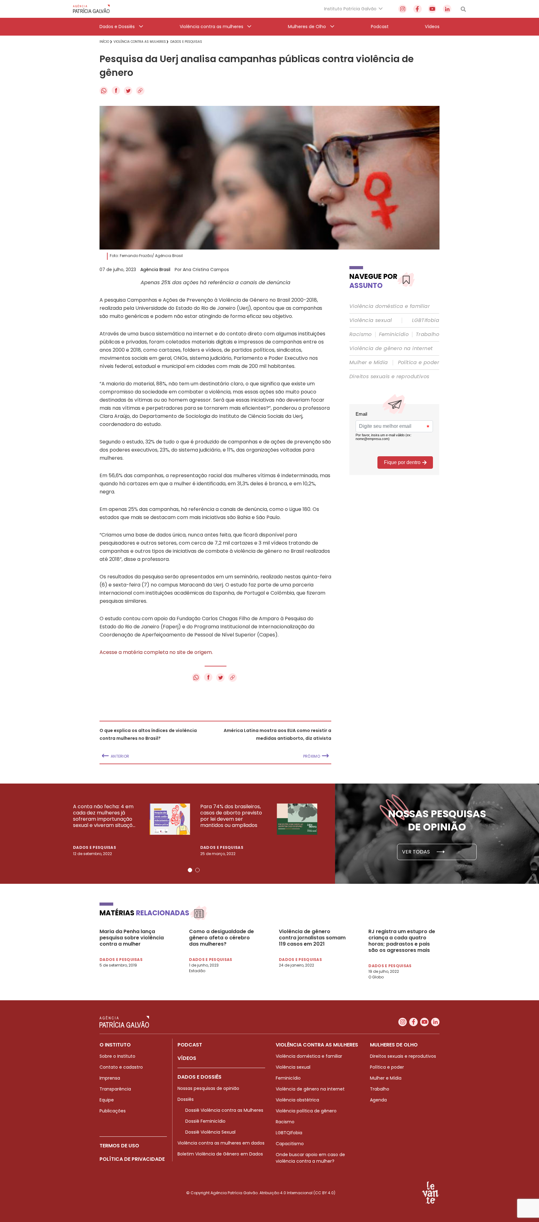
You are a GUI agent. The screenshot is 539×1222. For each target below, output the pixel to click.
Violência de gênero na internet (391, 348)
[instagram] (402, 9)
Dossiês (185, 1099)
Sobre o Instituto (117, 1056)
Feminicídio (394, 334)
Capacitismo (290, 1143)
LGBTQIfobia (289, 1133)
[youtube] (432, 9)
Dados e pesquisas (94, 847)
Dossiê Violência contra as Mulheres (224, 1110)
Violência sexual (370, 320)
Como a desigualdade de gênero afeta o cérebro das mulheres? (221, 937)
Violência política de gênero (306, 1111)
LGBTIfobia (425, 320)
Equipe (107, 1100)
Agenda (378, 1100)
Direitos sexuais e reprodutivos (389, 376)
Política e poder (418, 362)
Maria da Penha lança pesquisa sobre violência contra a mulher (132, 937)
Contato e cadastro (121, 1067)
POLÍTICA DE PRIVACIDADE (132, 1159)
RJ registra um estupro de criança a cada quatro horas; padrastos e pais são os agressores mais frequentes (401, 940)
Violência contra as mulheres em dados (221, 1143)
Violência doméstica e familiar (389, 306)
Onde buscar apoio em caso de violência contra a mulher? (310, 1157)
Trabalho (427, 334)
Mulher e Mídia (368, 362)
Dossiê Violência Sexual (210, 1132)
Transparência (115, 1089)
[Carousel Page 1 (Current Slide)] (190, 870)
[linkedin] (447, 9)
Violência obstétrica (297, 1100)
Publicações (113, 1111)
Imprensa (110, 1078)
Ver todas (416, 851)
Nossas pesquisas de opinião (208, 1088)
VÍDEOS (186, 1058)
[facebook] (417, 9)
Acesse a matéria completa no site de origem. (156, 652)
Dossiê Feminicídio (205, 1121)
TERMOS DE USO (119, 1145)
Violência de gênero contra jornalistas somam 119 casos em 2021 (312, 937)
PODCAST (189, 1044)
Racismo (360, 334)
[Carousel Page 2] (197, 870)
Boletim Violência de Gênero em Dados (220, 1154)
